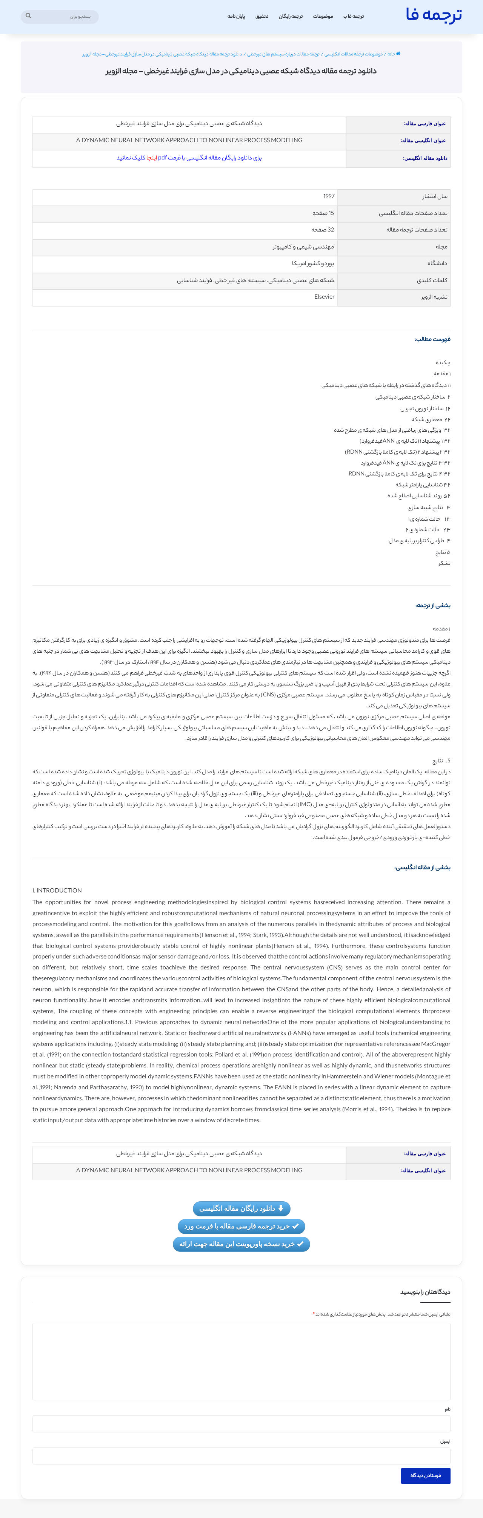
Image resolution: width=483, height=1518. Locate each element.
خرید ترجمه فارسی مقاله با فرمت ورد (237, 1225)
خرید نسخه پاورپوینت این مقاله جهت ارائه (237, 1243)
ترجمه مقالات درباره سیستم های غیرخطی (283, 54)
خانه (392, 54)
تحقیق (261, 17)
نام (448, 1410)
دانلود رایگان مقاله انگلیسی (237, 1208)
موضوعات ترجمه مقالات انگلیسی (354, 54)
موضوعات (323, 17)
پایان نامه (236, 17)
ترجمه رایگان (291, 17)
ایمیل (445, 1442)
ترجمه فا (356, 17)
